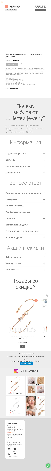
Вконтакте (15, 456)
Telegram (15, 451)
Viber (9, 451)
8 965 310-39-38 (11, 431)
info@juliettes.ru (10, 432)
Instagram (9, 456)
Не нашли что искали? (26, 354)
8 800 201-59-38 (11, 427)
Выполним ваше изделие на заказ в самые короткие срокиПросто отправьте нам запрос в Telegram (25, 359)
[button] (40, 10)
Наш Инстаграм (29, 371)
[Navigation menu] (2, 2)
